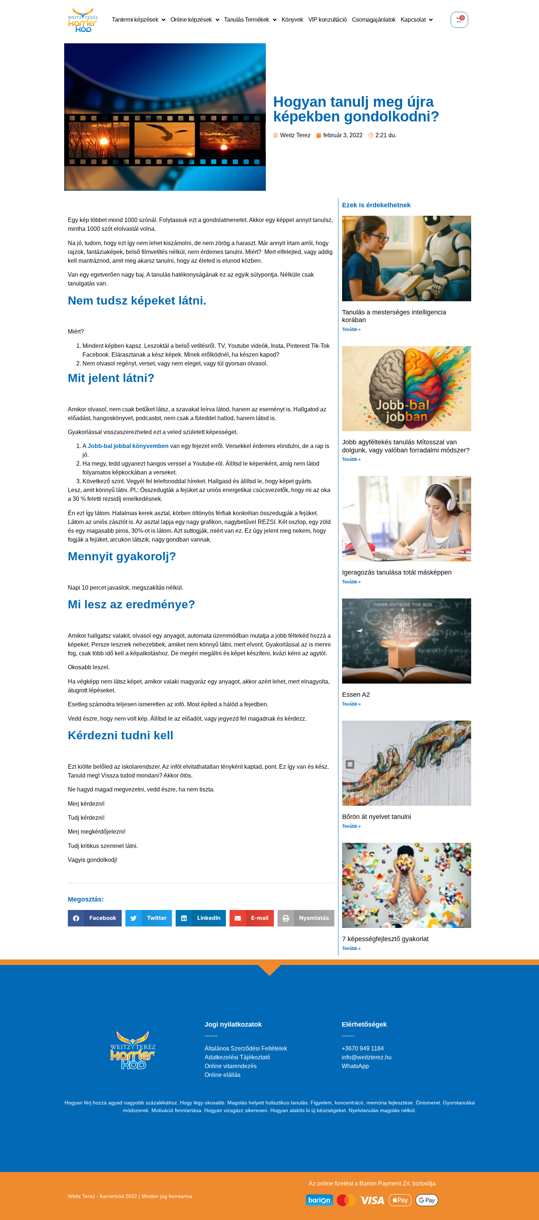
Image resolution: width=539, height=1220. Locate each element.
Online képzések (191, 20)
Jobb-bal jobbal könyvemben (128, 446)
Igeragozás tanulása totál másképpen (397, 572)
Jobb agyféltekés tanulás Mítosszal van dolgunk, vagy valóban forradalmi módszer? (406, 446)
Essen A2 (356, 694)
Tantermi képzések (135, 20)
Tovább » (351, 329)
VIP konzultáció (327, 20)
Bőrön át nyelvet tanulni (376, 816)
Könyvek (292, 20)
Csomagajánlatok (374, 20)
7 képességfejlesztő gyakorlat (385, 939)
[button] (95, 918)
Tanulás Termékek (246, 20)
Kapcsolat (413, 20)
